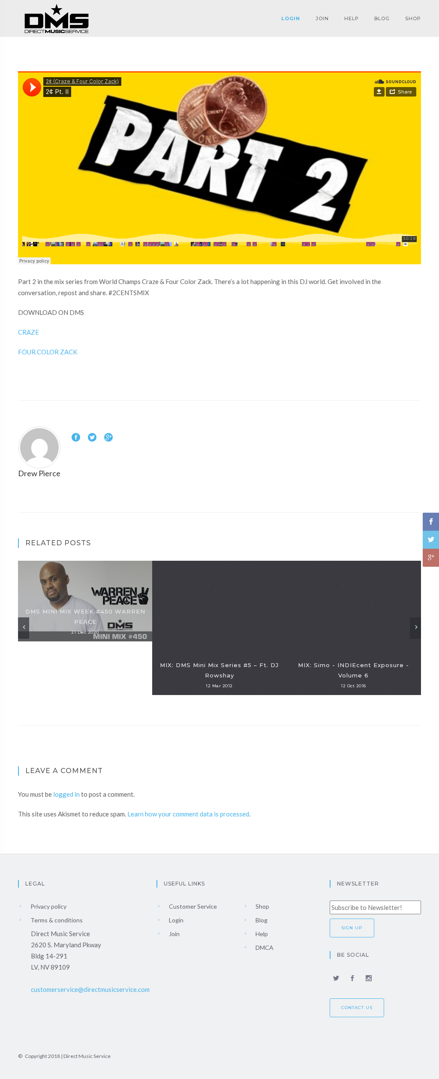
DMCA (264, 947)
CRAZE (28, 332)
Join (322, 18)
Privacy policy (47, 906)
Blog (382, 18)
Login (290, 18)
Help (351, 18)
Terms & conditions (56, 920)
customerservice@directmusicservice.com (90, 989)
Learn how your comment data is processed (188, 814)
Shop (413, 18)
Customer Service (192, 906)
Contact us (357, 1007)
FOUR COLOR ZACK (47, 352)
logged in (66, 794)
